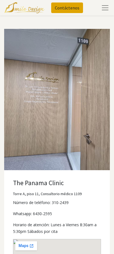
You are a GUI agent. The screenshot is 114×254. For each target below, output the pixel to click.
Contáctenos (67, 8)
